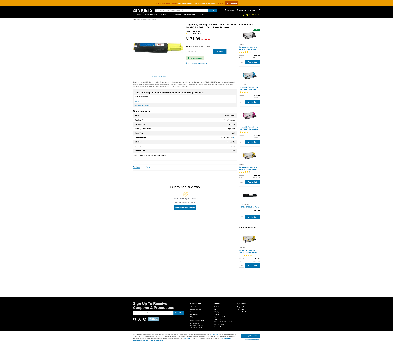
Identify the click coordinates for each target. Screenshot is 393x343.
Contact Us (217, 307)
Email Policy (194, 314)
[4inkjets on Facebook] (134, 319)
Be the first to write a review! (185, 207)
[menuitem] (134, 15)
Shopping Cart (241, 307)
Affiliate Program (195, 309)
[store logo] (142, 11)
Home (135, 19)
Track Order (231, 10)
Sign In (254, 10)
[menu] (196, 15)
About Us (193, 307)
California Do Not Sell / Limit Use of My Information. (148, 340)
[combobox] (186, 10)
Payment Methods (219, 317)
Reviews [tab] (136, 167)
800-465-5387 (256, 15)
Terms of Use (218, 327)
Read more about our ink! (159, 77)
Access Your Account (243, 312)
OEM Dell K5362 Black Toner (249, 207)
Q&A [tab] (148, 167)
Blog (191, 317)
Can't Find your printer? (142, 105)
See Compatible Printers (196, 63)
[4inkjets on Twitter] (139, 319)
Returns (216, 314)
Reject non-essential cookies (251, 339)
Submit (220, 51)
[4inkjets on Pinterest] (144, 319)
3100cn (137, 101)
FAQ (246, 15)
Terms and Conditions (226, 338)
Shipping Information (220, 312)
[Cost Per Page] (234, 137)
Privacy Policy (218, 319)
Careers (193, 312)
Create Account (244, 10)
